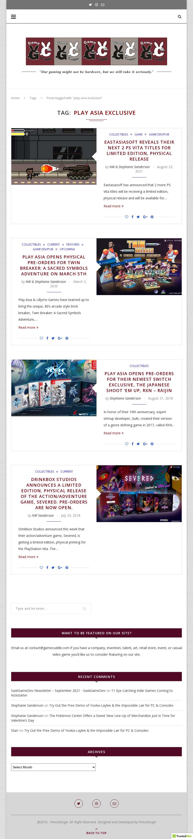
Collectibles (118, 134)
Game (138, 134)
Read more (112, 206)
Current (53, 244)
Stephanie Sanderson (125, 398)
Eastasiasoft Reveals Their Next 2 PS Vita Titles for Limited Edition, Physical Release (139, 150)
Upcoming (67, 249)
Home (15, 98)
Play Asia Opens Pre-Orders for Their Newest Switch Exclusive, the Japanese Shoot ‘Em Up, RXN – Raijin (139, 382)
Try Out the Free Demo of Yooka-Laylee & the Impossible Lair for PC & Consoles (111, 705)
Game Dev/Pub (159, 134)
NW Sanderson (43, 515)
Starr (14, 730)
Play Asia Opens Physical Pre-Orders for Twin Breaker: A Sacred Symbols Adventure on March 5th (54, 265)
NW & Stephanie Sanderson (129, 167)
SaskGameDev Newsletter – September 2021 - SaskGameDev (58, 690)
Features (72, 244)
